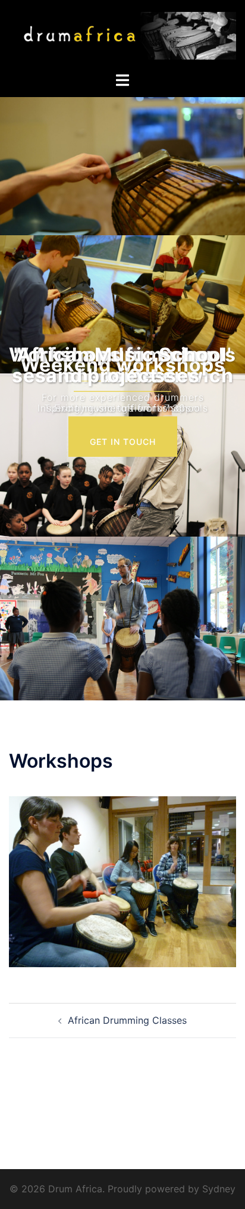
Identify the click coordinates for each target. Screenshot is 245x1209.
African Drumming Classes (127, 1020)
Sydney (218, 1189)
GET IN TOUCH (123, 442)
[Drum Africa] (122, 35)
